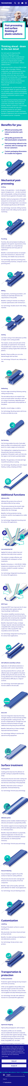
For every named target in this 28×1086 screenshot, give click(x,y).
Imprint (5, 1079)
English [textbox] (8, 1075)
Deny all (14, 1061)
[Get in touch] (22, 3)
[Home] (6, 3)
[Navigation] (26, 3)
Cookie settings (5, 1056)
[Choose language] (19, 3)
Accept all (14, 1066)
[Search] (15, 3)
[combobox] (16, 1075)
